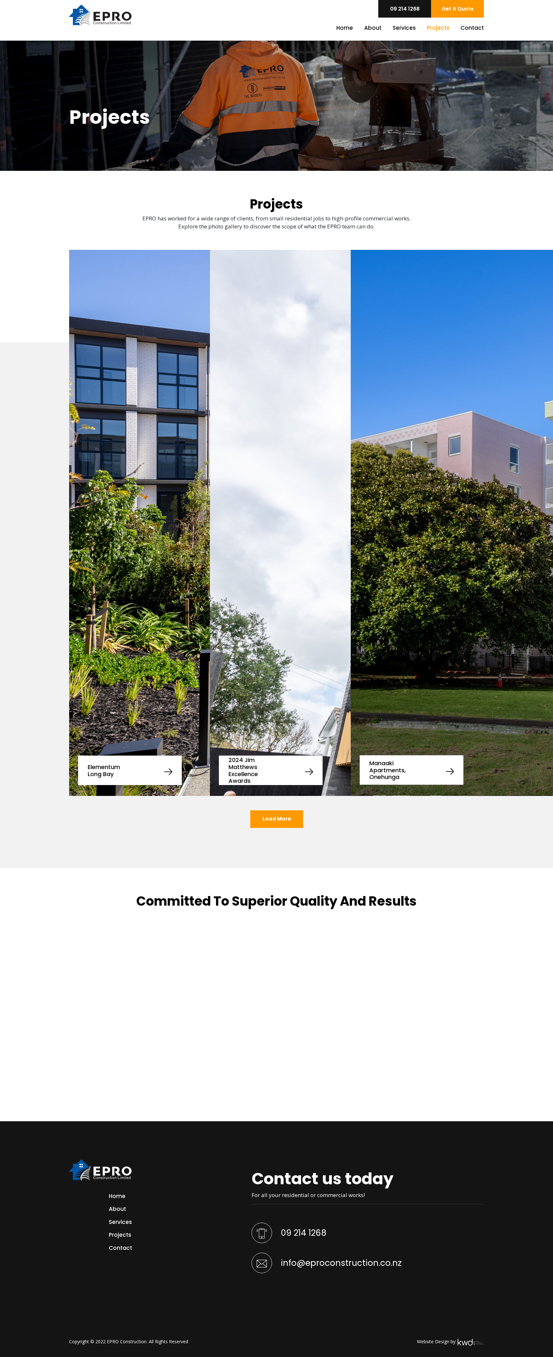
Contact (472, 28)
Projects (438, 28)
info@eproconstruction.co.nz (340, 1263)
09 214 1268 (302, 1233)
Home (344, 28)
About (372, 28)
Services (404, 28)
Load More (276, 818)
